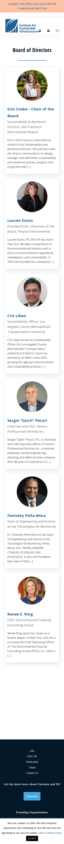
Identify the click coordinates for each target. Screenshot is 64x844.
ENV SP (32, 756)
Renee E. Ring (20, 614)
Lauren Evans (20, 220)
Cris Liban (16, 315)
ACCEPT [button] (32, 838)
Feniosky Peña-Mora (26, 515)
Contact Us (32, 772)
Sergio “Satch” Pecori (27, 420)
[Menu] (57, 26)
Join (32, 750)
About (32, 767)
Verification (32, 761)
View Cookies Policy (50, 832)
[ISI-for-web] (26, 26)
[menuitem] (57, 26)
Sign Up (40, 30)
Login (48, 30)
